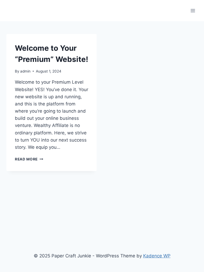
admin (25, 71)
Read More (29, 159)
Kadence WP (157, 255)
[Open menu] (193, 10)
